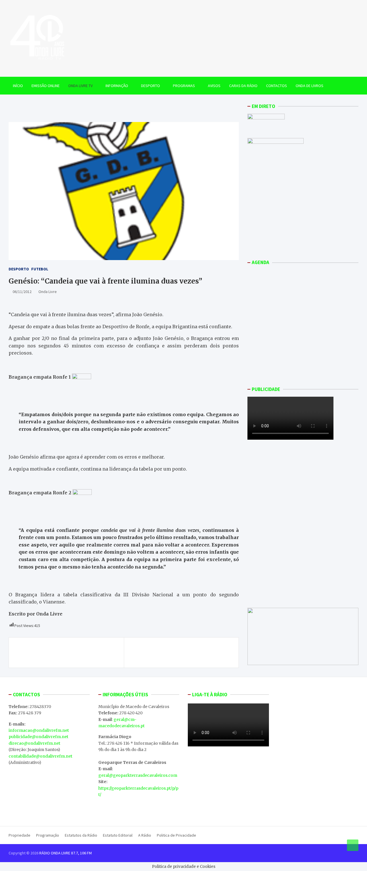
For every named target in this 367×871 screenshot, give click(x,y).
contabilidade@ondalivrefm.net (40, 756)
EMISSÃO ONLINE (46, 85)
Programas (184, 85)
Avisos (214, 85)
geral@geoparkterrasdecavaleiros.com (137, 775)
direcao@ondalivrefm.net (34, 743)
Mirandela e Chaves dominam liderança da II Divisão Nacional (67, 652)
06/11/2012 (22, 291)
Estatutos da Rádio (81, 835)
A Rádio (144, 835)
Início (18, 85)
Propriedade (19, 835)
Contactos (276, 85)
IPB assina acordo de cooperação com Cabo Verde (180, 652)
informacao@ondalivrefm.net (39, 730)
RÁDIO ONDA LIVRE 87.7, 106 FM (65, 853)
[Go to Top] (352, 845)
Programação (47, 835)
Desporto (150, 85)
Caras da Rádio (243, 85)
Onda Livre (47, 291)
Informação (117, 85)
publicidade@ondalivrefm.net (38, 736)
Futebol (39, 269)
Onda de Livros (309, 85)
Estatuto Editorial (117, 835)
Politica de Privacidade (176, 835)
